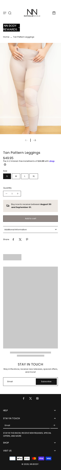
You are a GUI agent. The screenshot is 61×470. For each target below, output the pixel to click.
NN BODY (34, 464)
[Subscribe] (54, 425)
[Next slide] (34, 140)
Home (6, 37)
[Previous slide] (26, 140)
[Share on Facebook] (13, 239)
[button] (11, 28)
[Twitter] (30, 398)
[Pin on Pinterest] (27, 239)
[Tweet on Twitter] (20, 239)
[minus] (6, 193)
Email (10, 381)
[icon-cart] (53, 13)
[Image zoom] (30, 88)
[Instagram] (37, 398)
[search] (9, 13)
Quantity (7, 188)
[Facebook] (23, 398)
